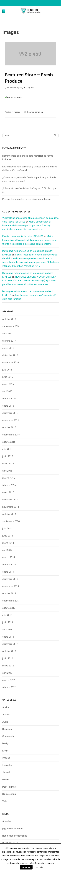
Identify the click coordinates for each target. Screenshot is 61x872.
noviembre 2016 (10, 362)
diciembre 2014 (10, 499)
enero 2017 (8, 348)
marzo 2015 (8, 478)
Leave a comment (35, 112)
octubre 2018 (9, 319)
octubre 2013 (9, 593)
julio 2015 (7, 449)
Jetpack (6, 772)
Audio (5, 721)
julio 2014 (7, 528)
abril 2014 (7, 550)
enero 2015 (8, 492)
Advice (5, 707)
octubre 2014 (9, 514)
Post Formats (9, 786)
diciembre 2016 (10, 355)
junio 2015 (7, 456)
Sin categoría (9, 794)
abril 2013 (7, 629)
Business (7, 729)
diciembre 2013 (10, 579)
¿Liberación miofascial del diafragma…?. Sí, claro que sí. (29, 190)
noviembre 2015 (10, 420)
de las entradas (12, 828)
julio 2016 (7, 369)
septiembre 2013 (11, 600)
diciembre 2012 (10, 644)
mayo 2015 (8, 463)
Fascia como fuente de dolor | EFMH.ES (22, 236)
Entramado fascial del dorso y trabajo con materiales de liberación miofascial (29, 168)
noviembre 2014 (10, 506)
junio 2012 (7, 658)
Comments (8, 736)
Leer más (39, 867)
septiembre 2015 (11, 434)
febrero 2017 (9, 340)
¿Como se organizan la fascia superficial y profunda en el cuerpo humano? (29, 179)
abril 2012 (7, 672)
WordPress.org (10, 843)
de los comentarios (14, 835)
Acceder (6, 821)
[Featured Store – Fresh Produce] (30, 53)
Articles (6, 714)
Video (5, 801)
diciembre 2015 (10, 413)
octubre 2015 (9, 427)
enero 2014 (8, 571)
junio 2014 (7, 535)
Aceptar (26, 867)
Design (5, 743)
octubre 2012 (9, 651)
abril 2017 (7, 333)
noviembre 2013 (10, 586)
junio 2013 (7, 622)
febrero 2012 (9, 687)
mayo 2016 (8, 384)
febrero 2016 (9, 398)
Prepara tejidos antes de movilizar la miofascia (26, 199)
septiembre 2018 (11, 326)
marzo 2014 (8, 557)
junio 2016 (7, 377)
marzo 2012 (8, 680)
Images (17, 112)
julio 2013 (7, 615)
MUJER (6, 779)
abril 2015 (7, 470)
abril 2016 (7, 391)
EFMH (5, 750)
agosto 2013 (8, 607)
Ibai (32, 87)
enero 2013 (8, 636)
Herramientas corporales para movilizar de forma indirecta (27, 157)
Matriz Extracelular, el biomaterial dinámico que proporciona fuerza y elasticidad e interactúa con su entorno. (26, 225)
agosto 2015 (8, 441)
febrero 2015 (9, 485)
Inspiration (7, 765)
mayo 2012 (8, 665)
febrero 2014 (9, 564)
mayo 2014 (8, 543)
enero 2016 (8, 405)
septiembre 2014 (11, 521)
